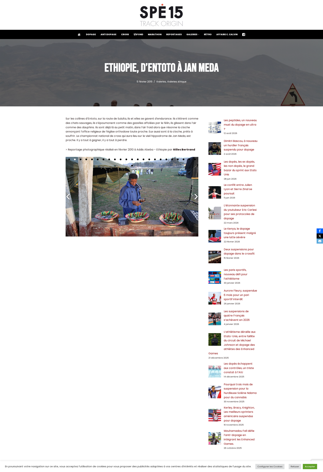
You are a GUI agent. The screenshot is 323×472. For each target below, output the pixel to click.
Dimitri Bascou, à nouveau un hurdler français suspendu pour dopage (240, 145)
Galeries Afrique (176, 81)
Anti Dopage (108, 34)
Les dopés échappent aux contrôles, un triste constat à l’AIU (239, 368)
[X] (320, 236)
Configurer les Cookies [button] (269, 466)
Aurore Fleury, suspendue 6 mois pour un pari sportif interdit (240, 295)
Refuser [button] (295, 466)
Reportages (174, 34)
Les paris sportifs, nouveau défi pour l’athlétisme (235, 274)
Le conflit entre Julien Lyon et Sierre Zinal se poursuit (238, 189)
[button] (198, 34)
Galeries (161, 81)
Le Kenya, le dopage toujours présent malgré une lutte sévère (240, 233)
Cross (125, 34)
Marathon (155, 34)
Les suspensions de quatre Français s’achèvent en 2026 (237, 315)
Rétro (208, 34)
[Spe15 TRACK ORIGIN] (161, 15)
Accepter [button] (310, 466)
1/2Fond (138, 34)
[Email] (320, 241)
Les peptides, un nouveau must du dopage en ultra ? (240, 124)
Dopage (91, 34)
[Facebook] (320, 230)
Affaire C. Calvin (227, 34)
